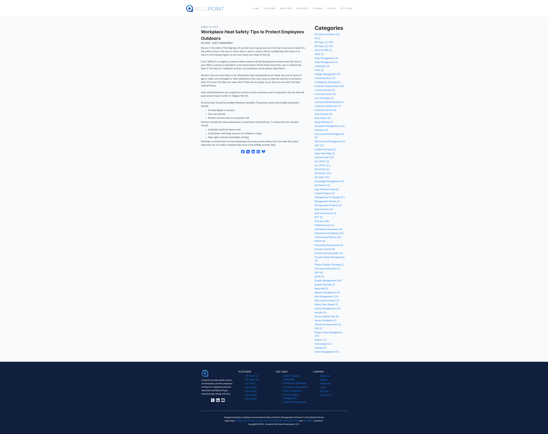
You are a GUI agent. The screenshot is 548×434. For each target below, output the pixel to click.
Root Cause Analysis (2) (327, 300)
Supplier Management (294, 402)
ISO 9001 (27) (322, 177)
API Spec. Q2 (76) (324, 46)
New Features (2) (324, 209)
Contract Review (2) (325, 90)
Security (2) (320, 312)
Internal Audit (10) (324, 157)
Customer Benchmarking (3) (329, 102)
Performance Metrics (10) (328, 237)
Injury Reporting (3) (325, 153)
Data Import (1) (323, 118)
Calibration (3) (322, 66)
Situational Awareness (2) (328, 324)
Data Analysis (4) (323, 114)
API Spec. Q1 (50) (324, 42)
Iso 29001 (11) (323, 165)
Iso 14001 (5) (322, 161)
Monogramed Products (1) (328, 205)
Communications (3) (325, 78)
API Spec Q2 (252, 379)
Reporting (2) (321, 288)
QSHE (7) (319, 276)
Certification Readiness (294, 383)
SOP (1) (318, 328)
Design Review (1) (324, 122)
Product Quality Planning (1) (329, 264)
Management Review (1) (327, 201)
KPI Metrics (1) (322, 185)
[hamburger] (227, 7)
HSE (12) (319, 145)
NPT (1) (319, 217)
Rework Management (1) (327, 292)
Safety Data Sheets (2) (326, 304)
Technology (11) (323, 343)
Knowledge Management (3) (329, 181)
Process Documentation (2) (329, 253)
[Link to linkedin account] (218, 400)
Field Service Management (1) (330, 141)
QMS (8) (319, 272)
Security (324, 391)
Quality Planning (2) (325, 284)
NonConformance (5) (325, 213)
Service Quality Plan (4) (327, 316)
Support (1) (321, 339)
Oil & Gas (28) (322, 221)
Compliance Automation (295, 387)
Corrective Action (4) (325, 94)
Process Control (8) (325, 249)
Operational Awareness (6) (328, 229)
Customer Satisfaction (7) (328, 106)
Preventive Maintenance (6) (329, 245)
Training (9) (320, 347)
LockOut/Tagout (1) (325, 193)
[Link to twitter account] (212, 400)
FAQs (323, 387)
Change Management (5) (327, 74)
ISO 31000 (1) (322, 169)
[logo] (205, 8)
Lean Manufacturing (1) (327, 189)
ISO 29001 (251, 387)
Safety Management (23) (328, 308)
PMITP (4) (320, 241)
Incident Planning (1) (325, 149)
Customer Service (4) (325, 110)
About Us (325, 375)
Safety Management (222, 43)
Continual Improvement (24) (329, 86)
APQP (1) (319, 54)
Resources (325, 383)
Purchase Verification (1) (327, 268)
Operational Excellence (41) (329, 233)
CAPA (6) (319, 70)
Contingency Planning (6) (327, 82)
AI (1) (317, 38)
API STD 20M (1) (323, 50)
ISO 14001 (251, 391)
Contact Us (326, 395)
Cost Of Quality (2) (324, 98)
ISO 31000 (251, 399)
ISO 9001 (250, 383)
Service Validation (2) (325, 320)
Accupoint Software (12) (327, 34)
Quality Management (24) (328, 280)
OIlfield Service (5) (324, 225)
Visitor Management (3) (327, 351)
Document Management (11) (330, 126)
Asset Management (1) (326, 58)
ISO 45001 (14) (323, 173)
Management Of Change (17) (330, 197)
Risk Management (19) (326, 296)
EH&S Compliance (292, 390)
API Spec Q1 (251, 375)
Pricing (323, 379)
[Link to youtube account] (223, 400)
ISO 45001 (205, 43)
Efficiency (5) (321, 130)
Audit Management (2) (326, 62)
